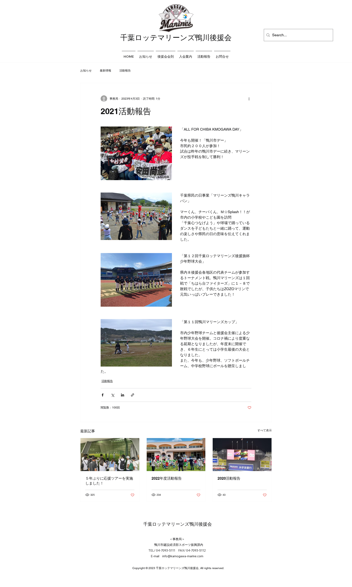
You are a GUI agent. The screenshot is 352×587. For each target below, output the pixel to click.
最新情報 (105, 70)
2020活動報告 (229, 478)
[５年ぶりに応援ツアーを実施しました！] (109, 454)
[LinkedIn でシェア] (122, 395)
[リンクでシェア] (132, 395)
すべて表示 (264, 430)
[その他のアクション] (248, 98)
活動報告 (125, 70)
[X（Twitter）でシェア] (112, 395)
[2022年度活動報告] (176, 454)
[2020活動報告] (242, 454)
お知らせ (86, 70)
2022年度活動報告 (167, 478)
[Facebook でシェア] (102, 395)
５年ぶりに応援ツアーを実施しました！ (109, 480)
